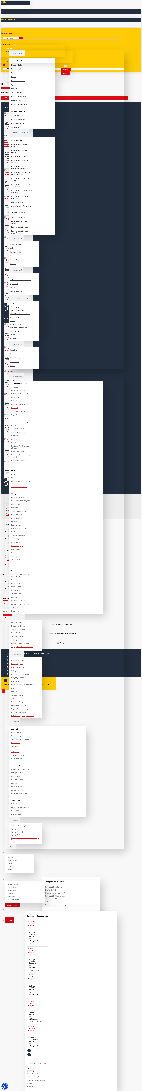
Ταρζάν (12, 321)
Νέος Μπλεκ (15, 89)
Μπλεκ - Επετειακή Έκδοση (19, 104)
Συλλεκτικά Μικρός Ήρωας (19, 227)
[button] (5, 1086)
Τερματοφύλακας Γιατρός (18, 276)
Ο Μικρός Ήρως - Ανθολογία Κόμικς (20, 145)
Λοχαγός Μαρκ (14, 317)
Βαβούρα (13, 264)
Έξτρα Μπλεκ (15, 127)
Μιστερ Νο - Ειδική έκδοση (18, 328)
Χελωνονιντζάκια (15, 338)
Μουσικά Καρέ (14, 260)
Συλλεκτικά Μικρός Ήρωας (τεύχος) (19, 232)
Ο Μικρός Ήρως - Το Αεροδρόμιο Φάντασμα (21, 191)
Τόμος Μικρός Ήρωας (18, 217)
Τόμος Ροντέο (14, 362)
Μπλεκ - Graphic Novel (18, 73)
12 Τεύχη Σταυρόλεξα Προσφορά (33, 961)
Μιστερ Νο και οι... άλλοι (17, 310)
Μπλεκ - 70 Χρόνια (17, 69)
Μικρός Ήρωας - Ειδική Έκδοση (21, 206)
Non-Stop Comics (15, 252)
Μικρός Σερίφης (15, 331)
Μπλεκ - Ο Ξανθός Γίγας (18, 65)
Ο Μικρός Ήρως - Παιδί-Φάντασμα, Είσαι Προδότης (19, 167)
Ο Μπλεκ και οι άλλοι (18, 123)
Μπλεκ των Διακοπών (18, 81)
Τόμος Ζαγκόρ (14, 307)
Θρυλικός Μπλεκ (16, 85)
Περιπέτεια (13, 350)
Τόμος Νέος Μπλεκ (17, 92)
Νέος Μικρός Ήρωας (17, 202)
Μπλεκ (13, 77)
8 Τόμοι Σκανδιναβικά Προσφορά (34, 1039)
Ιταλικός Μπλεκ (16, 100)
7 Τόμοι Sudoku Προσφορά (34, 1013)
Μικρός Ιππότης (15, 358)
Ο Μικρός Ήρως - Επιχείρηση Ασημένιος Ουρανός (20, 173)
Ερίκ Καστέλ (14, 284)
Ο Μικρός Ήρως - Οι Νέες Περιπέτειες (19, 151)
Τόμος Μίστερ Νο (15, 354)
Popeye (12, 334)
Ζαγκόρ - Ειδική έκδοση (17, 324)
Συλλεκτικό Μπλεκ (17, 115)
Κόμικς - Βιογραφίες (16, 292)
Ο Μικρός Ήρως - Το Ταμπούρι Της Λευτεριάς (20, 185)
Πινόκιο (12, 366)
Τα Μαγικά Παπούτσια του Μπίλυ (20, 280)
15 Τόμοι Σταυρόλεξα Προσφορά (33, 987)
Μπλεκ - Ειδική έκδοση (18, 96)
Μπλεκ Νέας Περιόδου (18, 119)
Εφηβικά (30, 1069)
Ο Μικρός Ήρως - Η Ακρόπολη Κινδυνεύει (20, 197)
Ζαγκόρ (12, 303)
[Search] (21, 38)
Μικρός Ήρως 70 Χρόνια (19, 156)
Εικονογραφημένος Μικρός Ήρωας (19, 222)
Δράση (12, 248)
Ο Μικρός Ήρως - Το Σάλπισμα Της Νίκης (20, 179)
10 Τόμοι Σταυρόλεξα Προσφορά (33, 934)
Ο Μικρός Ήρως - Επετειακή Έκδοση (20, 161)
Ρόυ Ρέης (13, 288)
